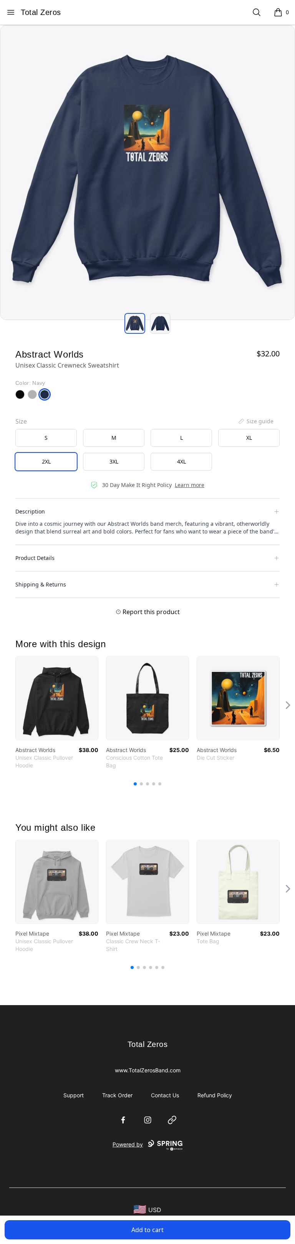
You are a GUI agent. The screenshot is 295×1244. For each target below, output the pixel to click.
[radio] (46, 438)
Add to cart (147, 1230)
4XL (181, 461)
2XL (46, 461)
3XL (113, 461)
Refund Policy (214, 1095)
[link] (57, 698)
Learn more (189, 485)
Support (73, 1095)
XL (249, 437)
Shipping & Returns (40, 584)
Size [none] (21, 421)
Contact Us (165, 1095)
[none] (255, 421)
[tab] (134, 323)
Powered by (128, 1144)
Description (30, 511)
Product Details (35, 558)
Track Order (117, 1095)
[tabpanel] (147, 172)
